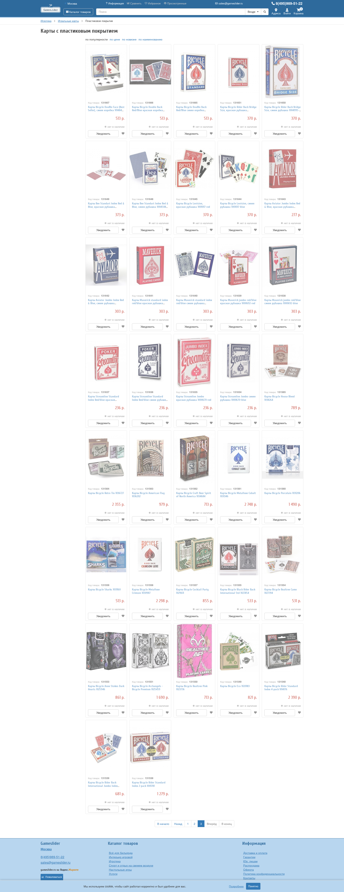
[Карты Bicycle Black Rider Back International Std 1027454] (238, 554)
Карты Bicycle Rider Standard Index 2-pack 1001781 (148, 784)
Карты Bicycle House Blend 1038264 (279, 398)
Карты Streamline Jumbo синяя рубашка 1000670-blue (238, 398)
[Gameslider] (51, 8)
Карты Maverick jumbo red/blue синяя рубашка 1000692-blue (282, 301)
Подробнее (236, 886)
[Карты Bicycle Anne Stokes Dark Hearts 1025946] (106, 651)
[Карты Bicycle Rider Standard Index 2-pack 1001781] (150, 747)
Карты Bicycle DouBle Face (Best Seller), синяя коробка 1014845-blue (106, 110)
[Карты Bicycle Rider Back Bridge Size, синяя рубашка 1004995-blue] (282, 72)
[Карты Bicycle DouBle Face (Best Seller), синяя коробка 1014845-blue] (106, 72)
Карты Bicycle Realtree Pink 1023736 (191, 687)
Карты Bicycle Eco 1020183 (235, 686)
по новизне (129, 39)
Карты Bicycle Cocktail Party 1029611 (192, 591)
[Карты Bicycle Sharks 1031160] (106, 554)
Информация (116, 3)
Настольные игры (120, 869)
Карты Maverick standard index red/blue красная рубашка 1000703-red (150, 303)
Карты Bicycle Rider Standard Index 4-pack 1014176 (281, 687)
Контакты (249, 878)
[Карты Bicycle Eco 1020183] (238, 651)
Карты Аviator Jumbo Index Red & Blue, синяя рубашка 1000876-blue (106, 303)
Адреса (276, 13)
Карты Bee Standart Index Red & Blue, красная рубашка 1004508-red (106, 207)
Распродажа (251, 865)
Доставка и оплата (255, 853)
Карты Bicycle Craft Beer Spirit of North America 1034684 (193, 494)
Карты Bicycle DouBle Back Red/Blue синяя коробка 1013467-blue (191, 110)
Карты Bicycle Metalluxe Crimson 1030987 (146, 591)
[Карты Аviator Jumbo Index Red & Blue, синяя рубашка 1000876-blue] (106, 265)
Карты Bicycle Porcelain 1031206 (282, 493)
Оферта (248, 869)
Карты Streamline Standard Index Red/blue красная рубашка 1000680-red (103, 400)
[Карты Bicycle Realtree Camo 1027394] (282, 554)
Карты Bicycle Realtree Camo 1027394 (280, 591)
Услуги (113, 874)
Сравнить (135, 3)
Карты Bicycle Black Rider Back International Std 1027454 (237, 591)
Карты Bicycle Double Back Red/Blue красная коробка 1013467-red (147, 110)
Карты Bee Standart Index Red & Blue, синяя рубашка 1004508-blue (150, 207)
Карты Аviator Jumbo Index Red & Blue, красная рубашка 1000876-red (282, 207)
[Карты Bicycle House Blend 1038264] (282, 361)
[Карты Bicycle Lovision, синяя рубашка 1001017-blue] (238, 168)
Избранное (154, 3)
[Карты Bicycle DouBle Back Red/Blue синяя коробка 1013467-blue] (194, 72)
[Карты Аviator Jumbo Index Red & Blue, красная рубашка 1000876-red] (282, 168)
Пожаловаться (53, 877)
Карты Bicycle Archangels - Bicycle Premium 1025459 (147, 687)
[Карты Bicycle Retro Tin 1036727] (106, 458)
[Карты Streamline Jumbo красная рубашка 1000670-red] (194, 361)
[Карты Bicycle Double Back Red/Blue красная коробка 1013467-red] (150, 72)
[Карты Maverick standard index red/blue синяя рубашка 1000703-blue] (194, 265)
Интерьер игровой (121, 857)
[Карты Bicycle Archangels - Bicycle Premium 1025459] (150, 651)
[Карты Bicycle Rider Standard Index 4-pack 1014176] (282, 651)
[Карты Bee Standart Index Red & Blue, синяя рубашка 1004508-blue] (150, 168)
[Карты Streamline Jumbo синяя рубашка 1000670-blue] (238, 361)
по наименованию (150, 39)
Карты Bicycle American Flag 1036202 (148, 494)
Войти (287, 13)
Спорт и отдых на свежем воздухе (131, 865)
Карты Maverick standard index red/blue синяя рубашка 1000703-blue (194, 303)
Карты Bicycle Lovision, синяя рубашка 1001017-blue (237, 205)
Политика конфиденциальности (264, 874)
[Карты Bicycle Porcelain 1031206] (282, 458)
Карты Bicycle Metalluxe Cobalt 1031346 (238, 494)
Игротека (115, 861)
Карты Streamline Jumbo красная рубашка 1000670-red (193, 398)
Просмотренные (176, 3)
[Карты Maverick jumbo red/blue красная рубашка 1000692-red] (238, 265)
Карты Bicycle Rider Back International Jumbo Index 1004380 (103, 786)
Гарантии (249, 857)
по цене (115, 39)
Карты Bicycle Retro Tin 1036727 (106, 493)
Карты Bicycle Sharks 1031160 (104, 589)
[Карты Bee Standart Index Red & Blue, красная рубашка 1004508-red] (106, 168)
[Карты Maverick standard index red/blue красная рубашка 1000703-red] (150, 265)
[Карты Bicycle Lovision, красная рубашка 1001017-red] (194, 168)
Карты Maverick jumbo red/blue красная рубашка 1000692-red (238, 301)
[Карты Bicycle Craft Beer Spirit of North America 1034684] (194, 458)
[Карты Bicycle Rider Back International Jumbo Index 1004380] (106, 747)
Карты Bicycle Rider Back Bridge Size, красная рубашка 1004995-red (238, 110)
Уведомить (103, 133)
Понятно (253, 886)
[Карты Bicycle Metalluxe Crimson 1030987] (150, 554)
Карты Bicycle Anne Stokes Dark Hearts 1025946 (106, 687)
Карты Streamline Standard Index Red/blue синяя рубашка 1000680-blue (149, 400)
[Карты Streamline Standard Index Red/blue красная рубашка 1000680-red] (106, 361)
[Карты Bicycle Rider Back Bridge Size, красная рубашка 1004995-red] (238, 72)
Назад (178, 824)
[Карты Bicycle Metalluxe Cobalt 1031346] (238, 458)
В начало (163, 824)
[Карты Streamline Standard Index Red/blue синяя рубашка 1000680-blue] (150, 361)
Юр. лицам (250, 861)
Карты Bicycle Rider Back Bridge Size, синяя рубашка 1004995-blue (282, 110)
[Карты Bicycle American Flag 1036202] (150, 458)
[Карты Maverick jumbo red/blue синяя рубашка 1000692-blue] (282, 265)
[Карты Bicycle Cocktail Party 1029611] (194, 554)
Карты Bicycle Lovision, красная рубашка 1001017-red (193, 205)
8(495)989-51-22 (289, 3)
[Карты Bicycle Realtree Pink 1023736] (194, 651)
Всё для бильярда (121, 853)
